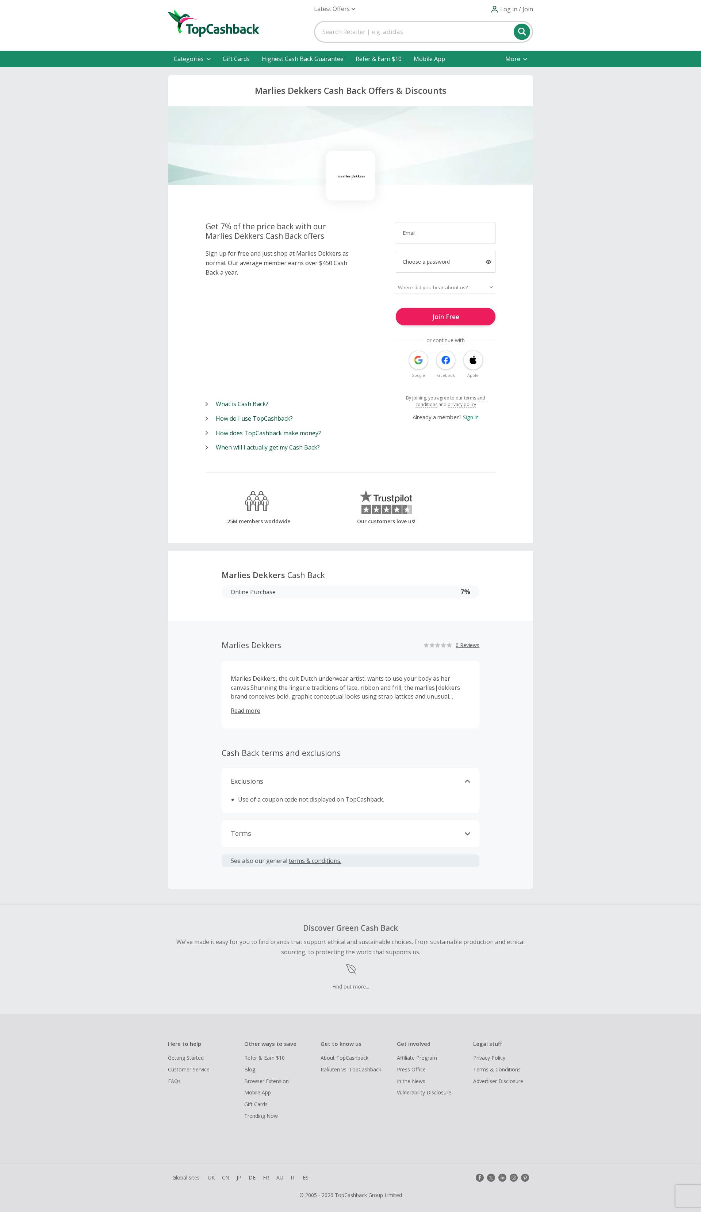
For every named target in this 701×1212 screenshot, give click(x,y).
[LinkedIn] (502, 1178)
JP (239, 1177)
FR (266, 1177)
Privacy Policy (489, 1057)
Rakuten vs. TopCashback (351, 1069)
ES (306, 1177)
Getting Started (186, 1057)
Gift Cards (236, 59)
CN (225, 1177)
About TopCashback (344, 1057)
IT (293, 1177)
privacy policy (462, 404)
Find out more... (350, 986)
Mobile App (429, 59)
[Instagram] (514, 1178)
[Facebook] (480, 1178)
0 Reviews (467, 645)
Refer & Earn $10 (379, 59)
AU (279, 1177)
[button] (334, 9)
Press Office (411, 1069)
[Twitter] (491, 1178)
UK (211, 1177)
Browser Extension (266, 1081)
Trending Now (261, 1115)
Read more (245, 711)
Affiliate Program (417, 1057)
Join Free (445, 316)
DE (252, 1177)
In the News (411, 1081)
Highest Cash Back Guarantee (303, 59)
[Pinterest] (525, 1178)
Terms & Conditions (497, 1069)
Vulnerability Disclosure (424, 1092)
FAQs (174, 1081)
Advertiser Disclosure (498, 1081)
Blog (249, 1069)
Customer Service (189, 1069)
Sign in (471, 417)
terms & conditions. (315, 861)
